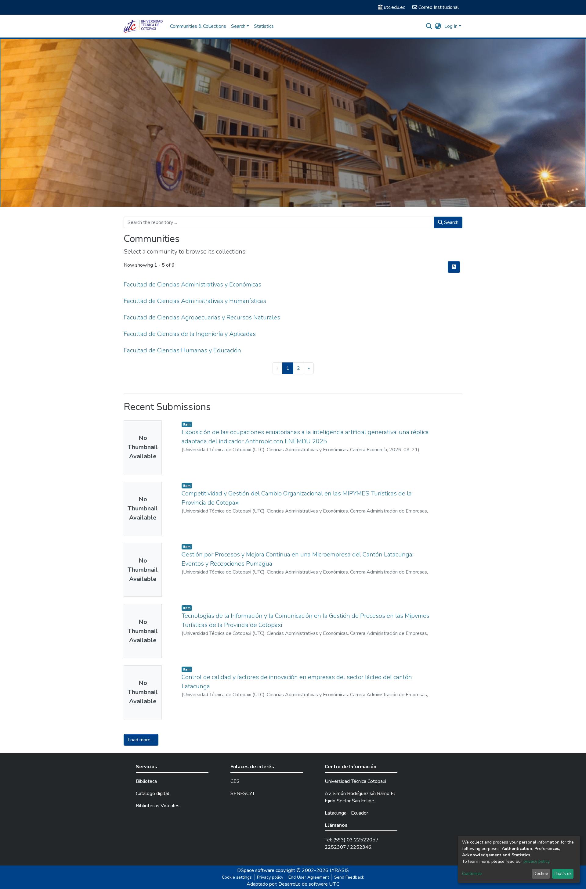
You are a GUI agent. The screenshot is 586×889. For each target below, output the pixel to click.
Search (450, 222)
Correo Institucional (438, 7)
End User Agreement (308, 877)
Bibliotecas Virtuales (157, 805)
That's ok (563, 873)
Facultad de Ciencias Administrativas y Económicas (192, 284)
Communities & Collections (198, 26)
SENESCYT (242, 793)
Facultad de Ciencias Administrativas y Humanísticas (195, 301)
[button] (438, 26)
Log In (451, 26)
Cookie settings (237, 877)
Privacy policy (270, 877)
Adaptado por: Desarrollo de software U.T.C (293, 884)
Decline (541, 873)
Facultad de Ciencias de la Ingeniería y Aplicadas (190, 334)
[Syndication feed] (454, 267)
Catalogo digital (152, 793)
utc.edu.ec (394, 7)
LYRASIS (339, 870)
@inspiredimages (564, 204)
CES (235, 781)
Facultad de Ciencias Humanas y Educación (182, 350)
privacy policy (536, 861)
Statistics (264, 26)
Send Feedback (349, 877)
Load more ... (141, 739)
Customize (472, 873)
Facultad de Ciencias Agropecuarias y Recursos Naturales (202, 317)
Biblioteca (146, 781)
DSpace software (255, 870)
